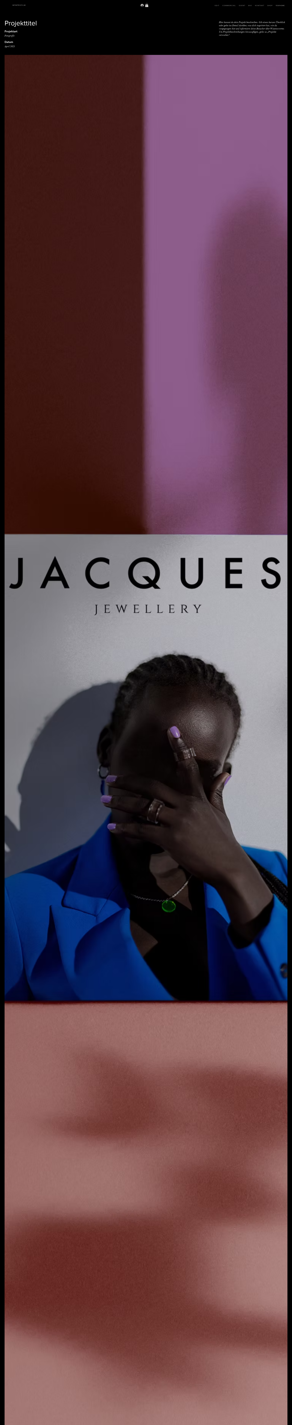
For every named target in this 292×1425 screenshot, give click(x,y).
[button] (146, 5)
